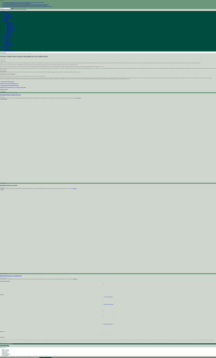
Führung (19, 339)
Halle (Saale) (49, 340)
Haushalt (175, 339)
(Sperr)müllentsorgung (8, 41)
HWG (71, 339)
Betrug (205, 339)
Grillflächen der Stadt (10, 29)
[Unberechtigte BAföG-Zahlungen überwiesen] (2, 91)
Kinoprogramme (7, 34)
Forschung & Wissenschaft (9, 17)
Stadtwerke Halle (15, 339)
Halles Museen (9, 24)
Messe (50, 339)
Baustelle (133, 339)
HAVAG (58, 340)
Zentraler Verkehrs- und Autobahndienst (198, 339)
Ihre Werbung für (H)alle (6, 46)
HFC (43, 339)
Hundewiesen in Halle (11, 30)
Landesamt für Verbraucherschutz (96, 339)
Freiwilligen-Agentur (108, 339)
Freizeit (5, 21)
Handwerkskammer (138, 339)
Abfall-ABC (6, 42)
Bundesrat (180, 339)
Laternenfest (78, 339)
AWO (83, 339)
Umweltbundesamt (163, 339)
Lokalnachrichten (7, 13)
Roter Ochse (53, 339)
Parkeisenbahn (9, 31)
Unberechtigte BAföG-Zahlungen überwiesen (10, 94)
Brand (192, 339)
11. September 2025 (3, 278)
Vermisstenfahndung (184, 339)
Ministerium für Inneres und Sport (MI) (61, 339)
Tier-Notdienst (7, 40)
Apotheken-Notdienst (8, 39)
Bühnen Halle (6, 35)
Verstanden (41, 357)
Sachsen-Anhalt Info (8, 16)
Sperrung (172, 339)
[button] (4, 345)
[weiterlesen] (78, 98)
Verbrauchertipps (7, 18)
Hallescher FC (74, 339)
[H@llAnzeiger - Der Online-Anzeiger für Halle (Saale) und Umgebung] (13, 9)
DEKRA (167, 339)
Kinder (177, 339)
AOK (48, 339)
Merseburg (35, 339)
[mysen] (108, 323)
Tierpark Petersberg (10, 33)
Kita (211, 339)
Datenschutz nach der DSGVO (10, 49)
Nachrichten (189, 339)
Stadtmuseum (143, 339)
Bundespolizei (123, 339)
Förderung (1, 339)
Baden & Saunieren (10, 23)
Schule (33, 339)
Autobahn (4, 339)
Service (3, 37)
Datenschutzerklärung (47, 357)
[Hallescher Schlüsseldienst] (108, 304)
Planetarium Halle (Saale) (11, 25)
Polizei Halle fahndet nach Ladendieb (8, 185)
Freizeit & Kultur (5, 20)
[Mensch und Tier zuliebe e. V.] (108, 325)
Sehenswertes (9, 32)
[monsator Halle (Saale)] (108, 296)
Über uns (4, 47)
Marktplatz (68, 339)
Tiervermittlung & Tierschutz (9, 43)
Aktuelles (4, 12)
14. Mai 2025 (2, 187)
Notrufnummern (7, 38)
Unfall (210, 339)
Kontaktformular (7, 50)
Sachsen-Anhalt (88, 339)
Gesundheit (150, 339)
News (97, 340)
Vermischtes (6, 19)
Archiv (3, 45)
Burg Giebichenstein (9, 339)
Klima (115, 339)
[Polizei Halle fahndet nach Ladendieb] (84, 99)
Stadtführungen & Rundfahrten (12, 27)
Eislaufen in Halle (10, 28)
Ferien (169, 339)
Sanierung (112, 339)
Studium (46, 339)
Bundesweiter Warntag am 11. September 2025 (11, 275)
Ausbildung (159, 339)
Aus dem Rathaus (7, 15)
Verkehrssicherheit (118, 339)
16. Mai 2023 (2, 97)
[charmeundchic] (108, 315)
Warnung (81, 339)
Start (3, 11)
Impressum (6, 48)
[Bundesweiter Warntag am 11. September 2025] (84, 189)
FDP (38, 339)
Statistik (31, 340)
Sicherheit (103, 339)
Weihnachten (155, 339)
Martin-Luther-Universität (203, 340)
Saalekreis (116, 340)
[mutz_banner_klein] (108, 335)
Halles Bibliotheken (10, 26)
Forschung (30, 339)
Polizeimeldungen (7, 14)
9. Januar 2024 (2, 59)
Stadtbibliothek (129, 339)
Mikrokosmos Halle (8, 44)
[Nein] (52, 357)
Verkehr (207, 339)
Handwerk (147, 339)
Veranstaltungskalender (8, 36)
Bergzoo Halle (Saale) (11, 22)
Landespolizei (41, 339)
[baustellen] (108, 292)
